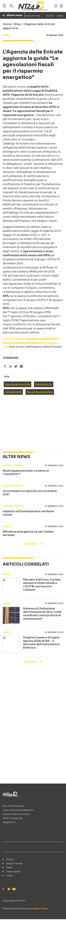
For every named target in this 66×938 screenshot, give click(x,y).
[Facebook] (4, 889)
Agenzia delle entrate (17, 384)
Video (9, 875)
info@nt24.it (9, 822)
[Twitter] (8, 889)
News (9, 867)
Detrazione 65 (13, 391)
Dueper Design (40, 908)
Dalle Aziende (13, 871)
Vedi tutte (30, 544)
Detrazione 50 (43, 384)
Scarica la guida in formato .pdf (30, 343)
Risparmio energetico (40, 391)
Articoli (10, 859)
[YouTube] (13, 889)
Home (7, 24)
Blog (17, 24)
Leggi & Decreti (14, 863)
